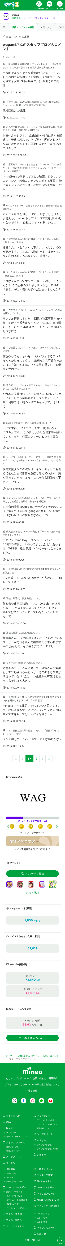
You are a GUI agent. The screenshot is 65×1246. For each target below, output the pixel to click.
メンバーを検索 (34, 873)
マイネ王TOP (13, 1115)
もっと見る (33, 892)
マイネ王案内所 (14, 1220)
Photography (44, 1181)
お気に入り (46, 27)
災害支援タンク (43, 1128)
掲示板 (9, 1128)
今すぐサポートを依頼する (16, 1200)
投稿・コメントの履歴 (23, 27)
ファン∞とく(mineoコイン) (47, 1208)
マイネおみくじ (43, 1213)
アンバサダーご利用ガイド (16, 1208)
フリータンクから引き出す (47, 1124)
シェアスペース (45, 1134)
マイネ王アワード (46, 1193)
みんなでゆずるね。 (45, 1145)
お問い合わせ (39, 1078)
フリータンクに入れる (45, 1120)
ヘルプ (27, 1078)
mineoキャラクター (14, 1181)
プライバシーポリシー (16, 1084)
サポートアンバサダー (15, 1196)
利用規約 (53, 1078)
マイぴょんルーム (46, 1227)
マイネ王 (9, 1177)
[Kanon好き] (43, 884)
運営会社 (32, 1090)
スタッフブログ (14, 1156)
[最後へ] (49, 758)
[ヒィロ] (10, 884)
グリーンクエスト (15, 1226)
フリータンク (43, 1115)
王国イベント (42, 1222)
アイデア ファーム (15, 1142)
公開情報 (10, 1169)
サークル (10, 1163)
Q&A (8, 1122)
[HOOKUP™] (21, 884)
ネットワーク (11, 1173)
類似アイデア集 (12, 1147)
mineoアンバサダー (16, 1187)
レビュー (41, 1154)
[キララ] (32, 884)
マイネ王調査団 (14, 1214)
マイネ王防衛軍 (45, 1175)
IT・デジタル (11, 1132)
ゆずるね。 (42, 1140)
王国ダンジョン (45, 1169)
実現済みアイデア (13, 1151)
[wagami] (32, 798)
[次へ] (42, 758)
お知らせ (41, 1233)
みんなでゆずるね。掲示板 (47, 1149)
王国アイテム (42, 1218)
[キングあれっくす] (54, 886)
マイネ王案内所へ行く (32, 1038)
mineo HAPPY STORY (48, 1199)
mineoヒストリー (45, 1187)
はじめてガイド (14, 1078)
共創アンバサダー (13, 1204)
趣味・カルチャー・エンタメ (17, 1136)
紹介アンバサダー (13, 1192)
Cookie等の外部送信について (44, 1084)
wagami (16, 15)
